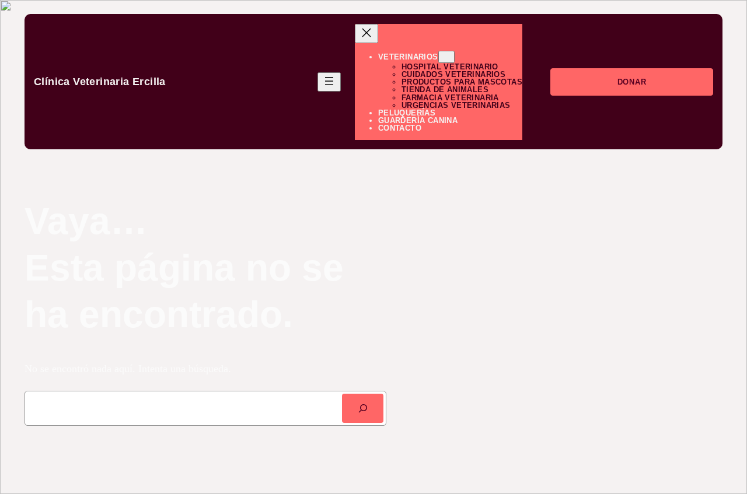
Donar (632, 82)
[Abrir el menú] (329, 82)
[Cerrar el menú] (366, 33)
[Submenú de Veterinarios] (446, 57)
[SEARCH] (362, 408)
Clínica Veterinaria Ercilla (100, 81)
